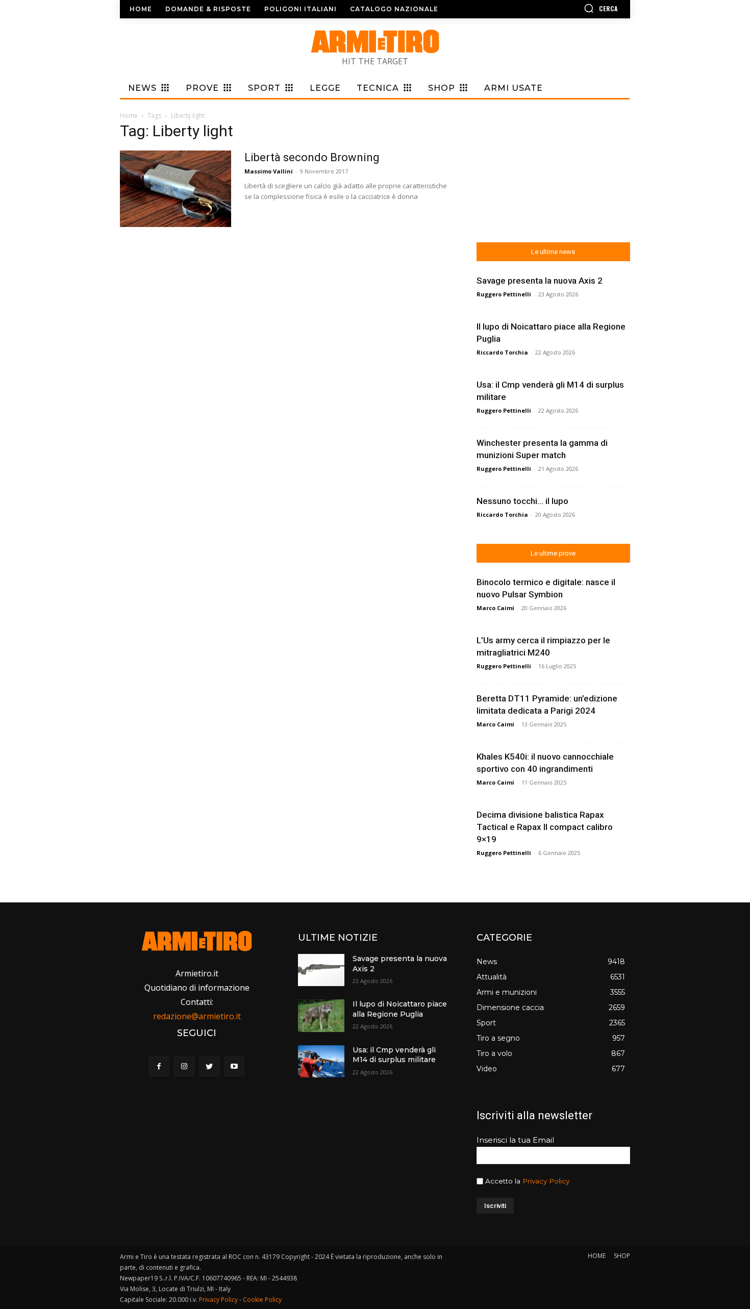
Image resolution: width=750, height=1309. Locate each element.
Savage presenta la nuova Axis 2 (540, 280)
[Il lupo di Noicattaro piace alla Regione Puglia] (321, 1015)
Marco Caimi (495, 608)
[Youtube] (234, 1066)
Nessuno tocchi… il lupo (522, 501)
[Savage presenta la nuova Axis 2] (321, 970)
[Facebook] (159, 1066)
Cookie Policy (262, 1299)
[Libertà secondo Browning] (175, 188)
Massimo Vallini (268, 171)
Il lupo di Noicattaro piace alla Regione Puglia (400, 1009)
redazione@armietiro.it (197, 1016)
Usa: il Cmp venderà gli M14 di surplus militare (394, 1055)
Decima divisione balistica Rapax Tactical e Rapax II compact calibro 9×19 (545, 827)
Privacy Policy (545, 1181)
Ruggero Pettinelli (504, 294)
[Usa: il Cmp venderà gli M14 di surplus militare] (321, 1061)
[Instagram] (184, 1066)
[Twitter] (209, 1066)
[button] (571, 8)
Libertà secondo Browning (312, 157)
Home (129, 115)
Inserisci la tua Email (515, 1140)
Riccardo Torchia (502, 352)
